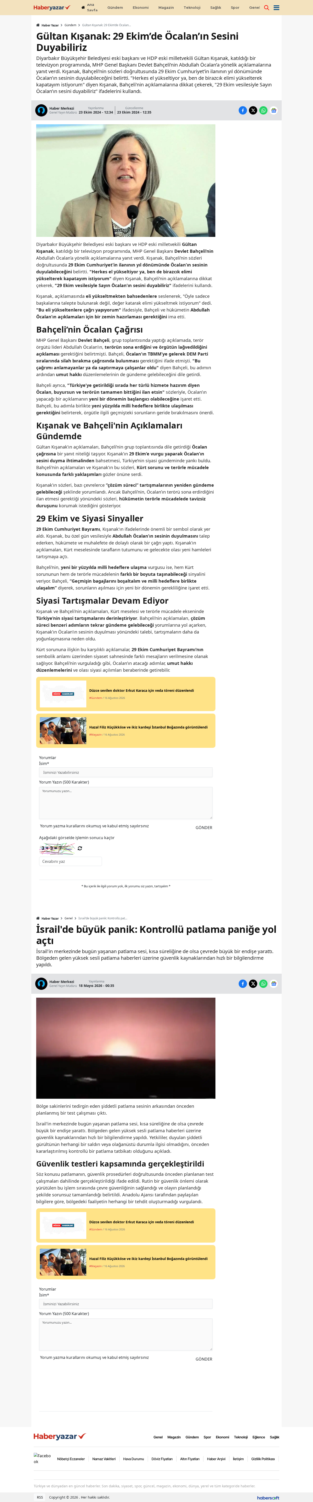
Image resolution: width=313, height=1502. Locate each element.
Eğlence (259, 1437)
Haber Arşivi (216, 1459)
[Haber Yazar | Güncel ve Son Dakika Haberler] (61, 1436)
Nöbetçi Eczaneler (71, 1459)
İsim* (44, 763)
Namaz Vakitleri (104, 1459)
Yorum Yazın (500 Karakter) (64, 782)
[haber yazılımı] (268, 1497)
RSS (39, 1497)
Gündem (70, 25)
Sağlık (274, 1437)
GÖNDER (204, 827)
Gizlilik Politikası (263, 1459)
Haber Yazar (50, 25)
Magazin (174, 1437)
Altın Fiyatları (190, 1459)
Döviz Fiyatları (162, 1459)
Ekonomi (222, 1437)
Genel (69, 918)
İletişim (238, 1459)
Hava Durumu (133, 1459)
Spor (207, 1437)
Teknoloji (241, 1437)
